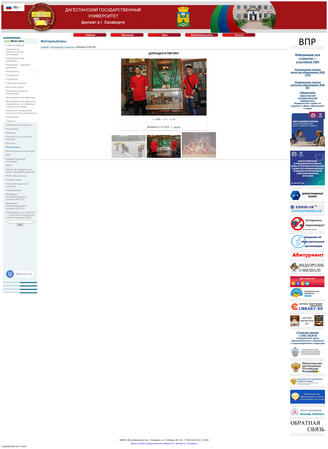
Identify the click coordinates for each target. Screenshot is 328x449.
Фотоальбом (57, 47)
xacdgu (177, 127)
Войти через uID (24, 274)
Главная (45, 47)
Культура (69, 47)
